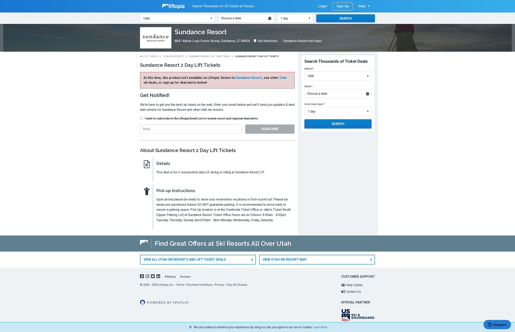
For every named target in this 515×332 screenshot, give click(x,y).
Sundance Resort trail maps (302, 41)
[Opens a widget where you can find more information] (497, 325)
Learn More (320, 327)
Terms (180, 284)
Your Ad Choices (236, 284)
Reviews (185, 276)
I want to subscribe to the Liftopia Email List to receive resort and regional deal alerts (201, 118)
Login (322, 6)
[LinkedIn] (158, 277)
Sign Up (343, 6)
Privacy (219, 284)
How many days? (314, 104)
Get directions (268, 41)
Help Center (354, 285)
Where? (308, 68)
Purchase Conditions (199, 284)
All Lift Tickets (149, 56)
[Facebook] (142, 277)
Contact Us (353, 292)
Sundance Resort (249, 78)
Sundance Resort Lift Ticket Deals (209, 56)
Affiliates (170, 276)
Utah (283, 78)
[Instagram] (147, 277)
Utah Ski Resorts (173, 56)
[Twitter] (153, 277)
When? (308, 86)
